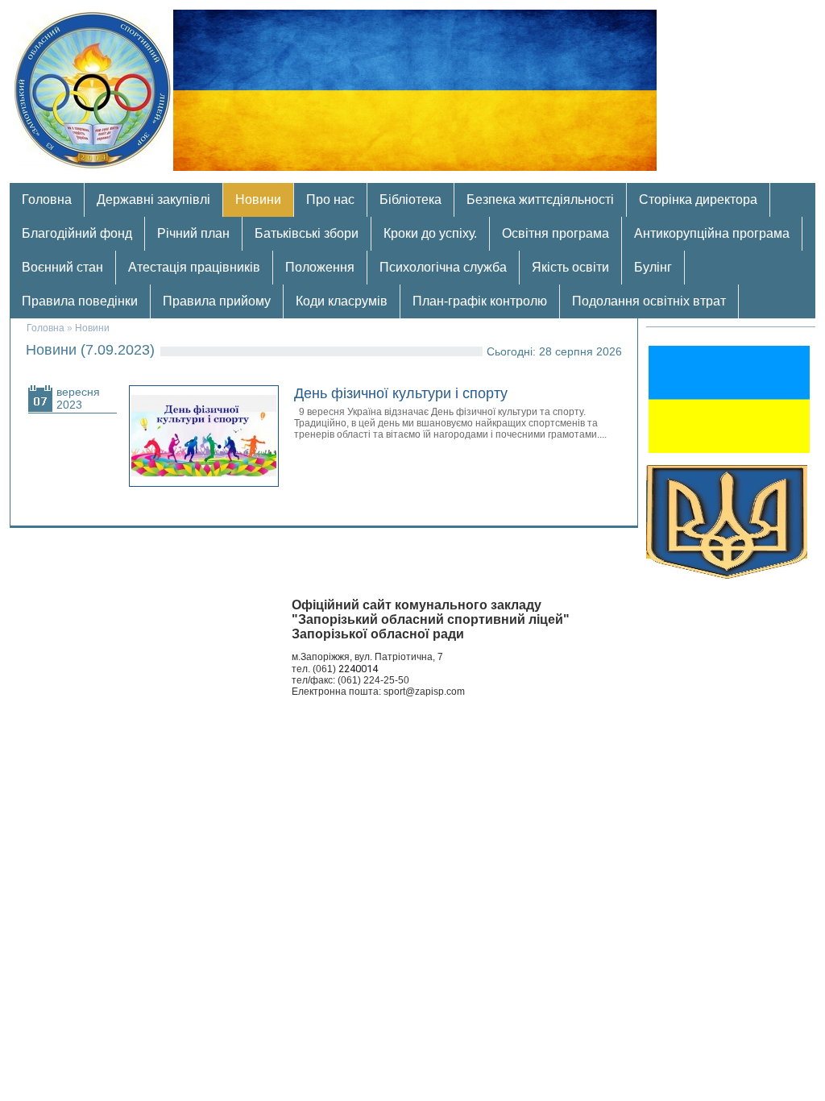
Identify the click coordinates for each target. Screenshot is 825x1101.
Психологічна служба (443, 267)
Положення (319, 267)
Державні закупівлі (153, 199)
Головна (47, 199)
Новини (258, 199)
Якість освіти (570, 267)
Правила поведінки (80, 301)
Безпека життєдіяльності (540, 199)
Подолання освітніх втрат (649, 301)
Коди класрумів (342, 301)
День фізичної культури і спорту (401, 393)
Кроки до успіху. (430, 233)
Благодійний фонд (77, 233)
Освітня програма (555, 233)
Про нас (330, 199)
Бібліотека (410, 199)
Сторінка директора (698, 199)
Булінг (653, 267)
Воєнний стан (62, 267)
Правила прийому (217, 301)
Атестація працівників (194, 267)
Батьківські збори (307, 233)
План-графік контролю (479, 301)
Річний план (193, 233)
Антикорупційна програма (712, 233)
